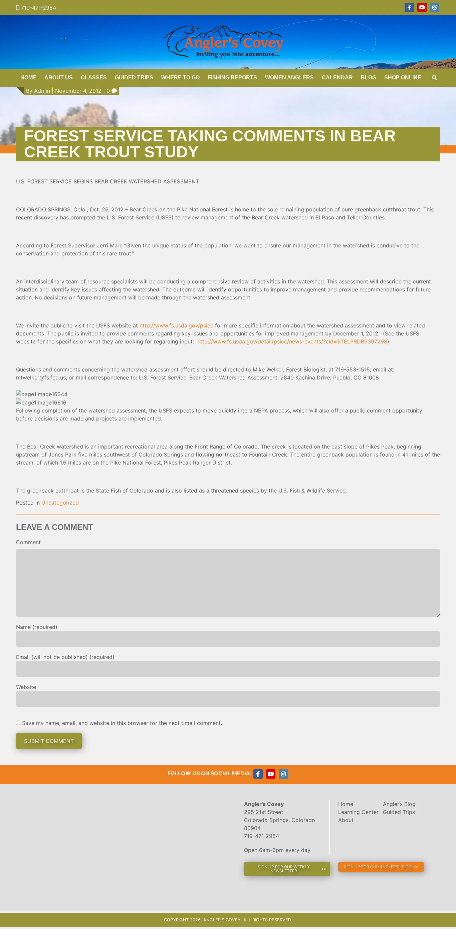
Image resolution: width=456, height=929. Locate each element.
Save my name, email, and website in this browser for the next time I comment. (122, 723)
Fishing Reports (232, 77)
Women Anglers (289, 77)
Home (28, 77)
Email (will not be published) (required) (65, 657)
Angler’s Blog (399, 804)
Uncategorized (60, 502)
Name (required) (36, 627)
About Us (58, 77)
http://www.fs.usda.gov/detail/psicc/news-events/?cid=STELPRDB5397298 (292, 341)
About (346, 820)
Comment (28, 542)
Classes (94, 77)
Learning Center (358, 812)
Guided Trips (134, 77)
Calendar (337, 77)
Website (26, 687)
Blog (368, 77)
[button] (287, 869)
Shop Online (402, 77)
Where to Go (180, 77)
